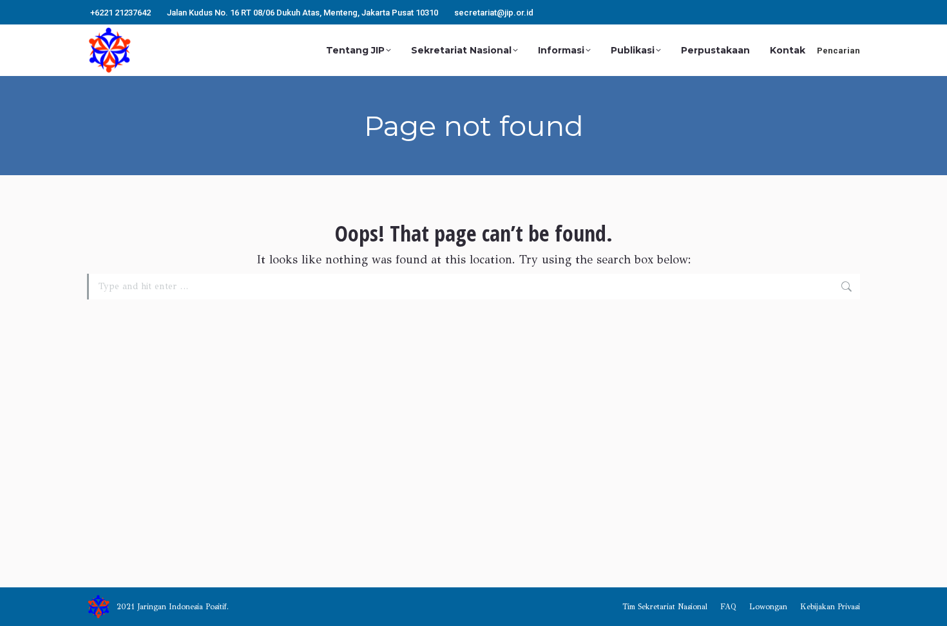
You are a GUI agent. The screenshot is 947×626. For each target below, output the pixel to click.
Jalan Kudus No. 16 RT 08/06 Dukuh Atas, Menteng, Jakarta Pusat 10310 (302, 12)
